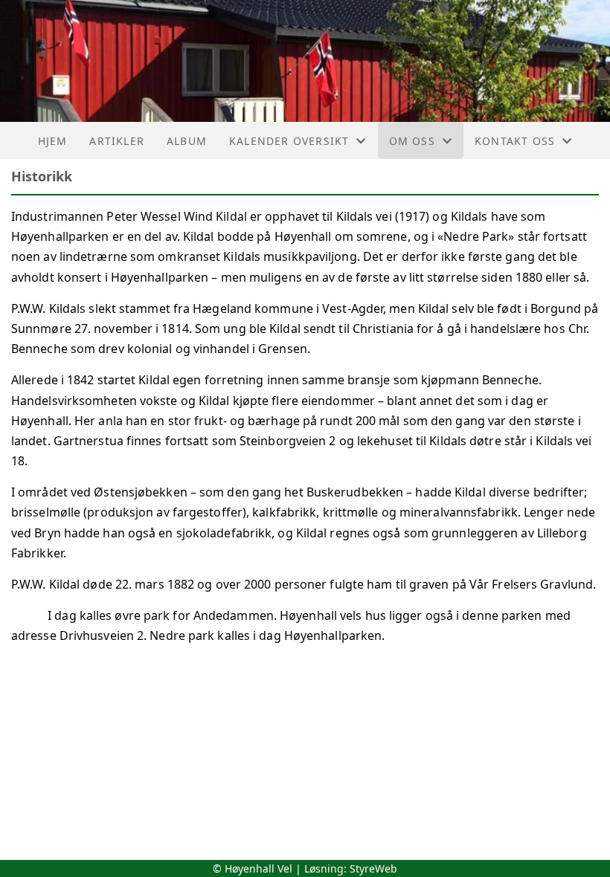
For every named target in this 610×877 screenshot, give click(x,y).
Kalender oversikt (289, 141)
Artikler (116, 141)
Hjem (53, 141)
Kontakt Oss (515, 141)
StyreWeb (373, 868)
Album (187, 141)
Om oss (412, 141)
